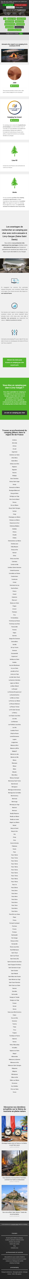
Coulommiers (14, 576)
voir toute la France (6, 293)
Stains (14, 1015)
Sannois (14, 988)
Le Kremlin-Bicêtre (14, 695)
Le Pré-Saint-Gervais (14, 709)
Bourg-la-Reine (14, 493)
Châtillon (14, 529)
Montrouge (14, 801)
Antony (14, 446)
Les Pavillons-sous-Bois (14, 724)
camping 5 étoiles (19, 21)
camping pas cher (19, 27)
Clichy (14, 555)
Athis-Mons (15, 457)
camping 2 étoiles (21, 18)
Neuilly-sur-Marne (14, 816)
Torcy (14, 1030)
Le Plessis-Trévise (14, 706)
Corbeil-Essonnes (14, 570)
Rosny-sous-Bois (14, 947)
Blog (14, 1245)
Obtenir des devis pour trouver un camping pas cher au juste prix (14, 362)
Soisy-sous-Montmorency (14, 1012)
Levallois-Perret (14, 730)
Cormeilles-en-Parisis (14, 573)
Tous (5, 18)
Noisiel (14, 825)
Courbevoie (14, 579)
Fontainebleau (14, 618)
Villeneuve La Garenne (14, 1059)
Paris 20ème (14, 887)
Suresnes (14, 1021)
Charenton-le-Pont (14, 523)
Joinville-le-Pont (14, 671)
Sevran (14, 1006)
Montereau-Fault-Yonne (14, 781)
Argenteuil (14, 452)
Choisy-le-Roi (14, 549)
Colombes (14, 561)
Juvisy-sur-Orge (14, 674)
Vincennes (14, 1083)
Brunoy (14, 502)
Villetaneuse (14, 1074)
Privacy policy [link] (19, 7)
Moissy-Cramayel (14, 778)
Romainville (14, 944)
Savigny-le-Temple (14, 997)
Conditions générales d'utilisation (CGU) (14, 1239)
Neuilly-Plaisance (14, 813)
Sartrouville (14, 994)
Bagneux (14, 466)
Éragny (14, 606)
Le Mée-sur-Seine (14, 698)
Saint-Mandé (14, 973)
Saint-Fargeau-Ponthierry (14, 964)
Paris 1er (14, 884)
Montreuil (14, 798)
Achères (14, 440)
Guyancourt (15, 656)
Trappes (14, 1032)
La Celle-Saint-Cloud (14, 677)
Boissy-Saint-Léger (14, 481)
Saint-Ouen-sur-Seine (14, 985)
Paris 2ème (14, 890)
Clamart (14, 552)
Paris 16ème (14, 872)
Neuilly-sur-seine (14, 819)
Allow (21, 33)
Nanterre (14, 807)
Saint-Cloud (15, 952)
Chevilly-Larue (14, 543)
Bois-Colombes (14, 478)
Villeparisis (14, 1068)
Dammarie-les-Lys (14, 585)
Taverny (14, 1024)
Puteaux (14, 932)
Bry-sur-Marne (14, 505)
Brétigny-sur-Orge (14, 496)
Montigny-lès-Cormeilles (14, 792)
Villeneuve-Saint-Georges (14, 1065)
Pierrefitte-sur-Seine (14, 914)
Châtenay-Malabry (14, 526)
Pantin (14, 849)
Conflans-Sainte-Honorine (14, 567)
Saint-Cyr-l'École (14, 955)
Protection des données (14, 1241)
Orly (15, 834)
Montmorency (14, 795)
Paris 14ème (14, 866)
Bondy (14, 484)
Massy (14, 760)
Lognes (14, 739)
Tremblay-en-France (14, 1035)
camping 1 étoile (11, 18)
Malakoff (14, 751)
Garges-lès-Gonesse (14, 638)
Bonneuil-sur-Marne (14, 487)
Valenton (14, 1038)
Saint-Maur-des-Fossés (14, 976)
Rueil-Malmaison (14, 949)
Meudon (14, 772)
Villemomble (14, 1056)
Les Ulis (15, 727)
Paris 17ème (14, 875)
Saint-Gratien (14, 970)
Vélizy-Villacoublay (14, 1044)
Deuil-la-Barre (14, 588)
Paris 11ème (14, 858)
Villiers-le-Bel (14, 1077)
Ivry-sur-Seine (14, 668)
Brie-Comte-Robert (14, 499)
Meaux (14, 766)
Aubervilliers (14, 460)
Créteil (14, 582)
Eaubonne (14, 597)
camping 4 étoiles (9, 21)
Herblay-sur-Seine (14, 659)
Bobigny (14, 475)
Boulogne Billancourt (14, 490)
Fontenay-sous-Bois (14, 623)
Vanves (14, 1041)
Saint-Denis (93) (14, 958)
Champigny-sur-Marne (14, 517)
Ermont (14, 609)
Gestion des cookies (14, 1243)
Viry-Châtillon (14, 1086)
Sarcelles (14, 991)
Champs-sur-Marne (14, 520)
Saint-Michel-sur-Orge (14, 979)
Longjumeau (14, 742)
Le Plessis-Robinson (14, 703)
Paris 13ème (14, 864)
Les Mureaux (14, 721)
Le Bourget (14, 689)
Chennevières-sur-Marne (14, 540)
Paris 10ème (14, 855)
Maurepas (14, 763)
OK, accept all (9, 5)
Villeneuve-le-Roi (14, 1062)
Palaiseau (14, 846)
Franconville (14, 626)
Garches (14, 635)
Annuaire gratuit (9, 1237)
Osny (14, 840)
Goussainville (14, 653)
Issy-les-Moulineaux (14, 665)
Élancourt (14, 600)
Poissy (14, 920)
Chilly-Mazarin (14, 546)
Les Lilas (14, 718)
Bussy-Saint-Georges (14, 508)
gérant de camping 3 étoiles (14, 30)
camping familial (9, 27)
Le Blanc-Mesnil (14, 686)
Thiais (14, 1027)
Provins (14, 929)
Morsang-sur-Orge (14, 804)
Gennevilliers (14, 641)
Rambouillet (14, 935)
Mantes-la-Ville (14, 757)
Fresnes (14, 629)
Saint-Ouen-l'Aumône (14, 982)
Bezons (15, 472)
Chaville (15, 535)
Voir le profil (15, 85)
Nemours (14, 810)
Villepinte (14, 1071)
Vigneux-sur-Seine (14, 1050)
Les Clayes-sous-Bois (14, 715)
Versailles (14, 1047)
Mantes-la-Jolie (14, 754)
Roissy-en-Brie (14, 941)
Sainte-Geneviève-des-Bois (14, 961)
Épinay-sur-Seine (14, 603)
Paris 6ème (14, 902)
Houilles (14, 662)
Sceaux (14, 1003)
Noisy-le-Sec (14, 831)
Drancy (14, 591)
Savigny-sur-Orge (14, 1000)
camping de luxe (20, 24)
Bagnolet (14, 469)
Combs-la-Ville (14, 564)
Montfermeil (14, 783)
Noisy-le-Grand (14, 828)
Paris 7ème (14, 905)
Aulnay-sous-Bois (14, 463)
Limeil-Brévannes (14, 736)
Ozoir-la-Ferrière (14, 843)
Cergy (14, 514)
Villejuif (14, 1053)
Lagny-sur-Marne (14, 683)
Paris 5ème (14, 899)
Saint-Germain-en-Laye (15, 967)
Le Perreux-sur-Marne (14, 701)
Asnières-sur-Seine (14, 454)
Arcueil (14, 449)
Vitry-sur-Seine (14, 1089)
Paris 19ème (14, 881)
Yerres (14, 1092)
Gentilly (14, 644)
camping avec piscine (10, 24)
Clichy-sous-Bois (14, 558)
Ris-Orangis (15, 938)
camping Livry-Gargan (14, 1263)
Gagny (14, 632)
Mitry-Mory (14, 775)
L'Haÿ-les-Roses (14, 733)
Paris (14, 852)
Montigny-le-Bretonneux (14, 789)
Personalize (10, 7)
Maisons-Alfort (14, 745)
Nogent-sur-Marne (14, 822)
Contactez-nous (14, 1247)
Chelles (14, 537)
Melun (14, 769)
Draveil (14, 594)
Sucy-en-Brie (14, 1018)
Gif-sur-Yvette (14, 647)
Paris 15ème (14, 869)
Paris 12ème (14, 861)
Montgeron (14, 786)
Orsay (14, 837)
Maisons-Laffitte (14, 748)
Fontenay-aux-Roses (14, 620)
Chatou (14, 532)
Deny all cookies (21, 5)
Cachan (15, 511)
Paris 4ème (14, 896)
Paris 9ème (14, 911)
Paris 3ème (14, 893)
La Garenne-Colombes (14, 680)
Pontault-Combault (14, 923)
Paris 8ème (14, 908)
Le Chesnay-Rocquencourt (14, 692)
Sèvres (14, 1009)
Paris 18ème (14, 878)
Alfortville (14, 443)
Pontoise (14, 926)
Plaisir (14, 917)
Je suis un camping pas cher (14, 413)
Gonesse (14, 650)
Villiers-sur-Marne (14, 1080)
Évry (14, 615)
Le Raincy (14, 712)
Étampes (14, 612)
